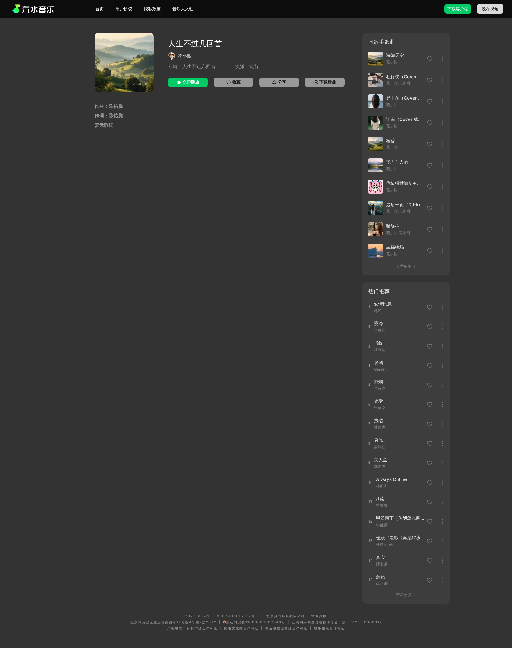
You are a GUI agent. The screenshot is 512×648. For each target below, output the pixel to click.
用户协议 (124, 8)
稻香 (390, 140)
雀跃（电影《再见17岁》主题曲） (400, 537)
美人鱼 (380, 460)
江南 (380, 498)
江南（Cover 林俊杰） (404, 119)
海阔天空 (395, 55)
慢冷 (378, 323)
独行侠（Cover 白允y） (404, 76)
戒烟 (378, 381)
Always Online (391, 479)
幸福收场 (395, 247)
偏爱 (378, 401)
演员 (380, 577)
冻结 (378, 420)
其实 (380, 557)
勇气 (378, 440)
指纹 (378, 343)
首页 (99, 8)
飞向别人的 (397, 162)
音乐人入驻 (182, 8)
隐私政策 (152, 8)
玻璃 (378, 362)
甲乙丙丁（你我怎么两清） (400, 518)
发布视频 (490, 8)
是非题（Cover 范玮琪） (404, 98)
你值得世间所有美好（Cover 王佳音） (404, 183)
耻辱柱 (392, 226)
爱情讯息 (383, 304)
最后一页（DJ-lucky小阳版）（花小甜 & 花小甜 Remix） (404, 204)
